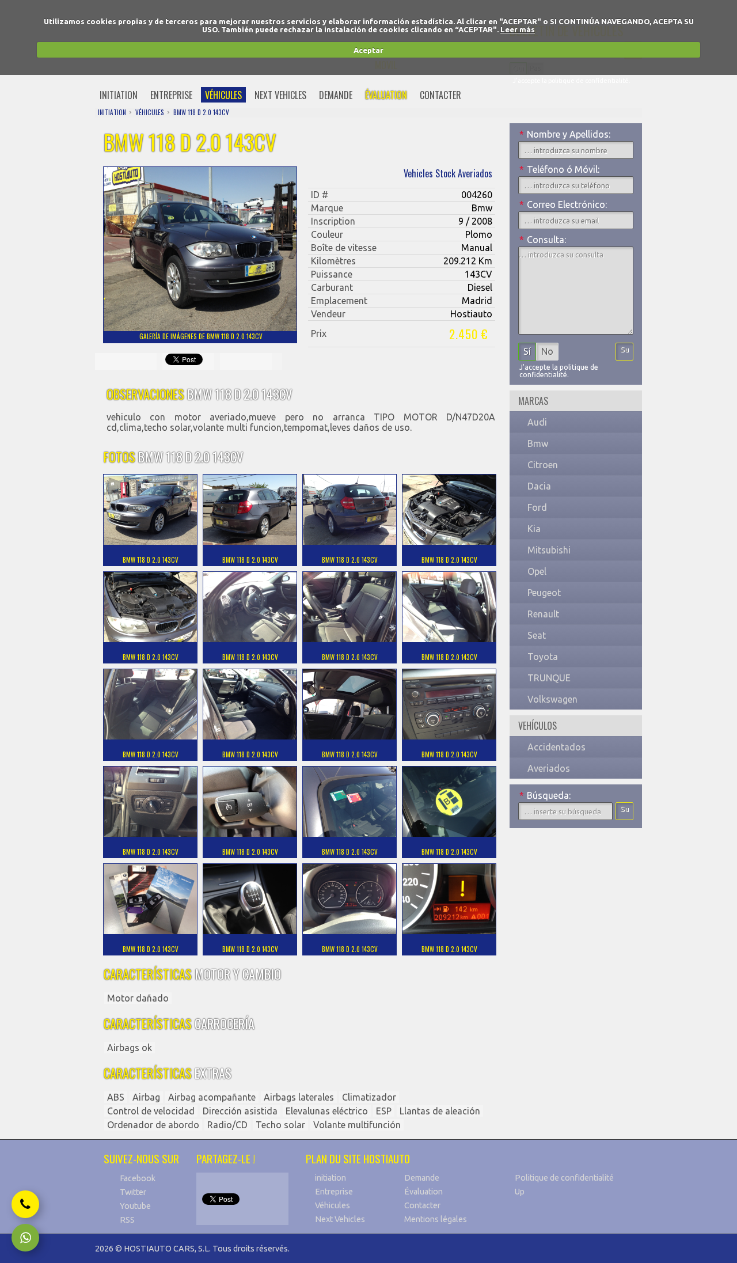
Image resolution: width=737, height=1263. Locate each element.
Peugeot (544, 592)
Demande (421, 1177)
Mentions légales (435, 1219)
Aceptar (368, 50)
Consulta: (542, 239)
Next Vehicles (340, 1219)
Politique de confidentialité (564, 1177)
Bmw (537, 443)
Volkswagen (552, 699)
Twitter (133, 1192)
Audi (537, 422)
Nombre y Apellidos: (564, 134)
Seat (536, 635)
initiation (119, 95)
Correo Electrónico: (563, 204)
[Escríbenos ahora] (25, 1237)
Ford (537, 507)
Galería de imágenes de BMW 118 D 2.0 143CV (201, 336)
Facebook (137, 1178)
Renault (543, 614)
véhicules (223, 95)
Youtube (135, 1206)
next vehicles (280, 95)
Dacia (539, 486)
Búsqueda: (545, 795)
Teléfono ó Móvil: (559, 169)
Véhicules (332, 1205)
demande (335, 95)
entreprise (171, 95)
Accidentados (556, 747)
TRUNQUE (549, 678)
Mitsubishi (549, 550)
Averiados (548, 768)
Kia (534, 529)
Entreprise (334, 1191)
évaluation (386, 95)
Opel (536, 571)
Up (520, 1191)
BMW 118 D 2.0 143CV (201, 112)
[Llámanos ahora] (25, 1204)
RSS (127, 1219)
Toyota (542, 656)
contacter (440, 95)
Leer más (517, 29)
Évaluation (423, 1191)
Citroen (542, 465)
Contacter (422, 1205)
